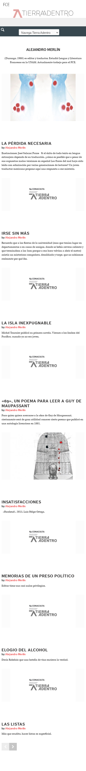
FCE (6, 4)
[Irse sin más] (43, 194)
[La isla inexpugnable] (43, 284)
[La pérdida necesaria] (43, 97)
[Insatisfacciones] (43, 456)
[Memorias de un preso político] (43, 537)
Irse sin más (15, 233)
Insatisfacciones (21, 502)
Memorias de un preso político (38, 576)
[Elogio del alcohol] (43, 611)
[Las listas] (43, 685)
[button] (4, 38)
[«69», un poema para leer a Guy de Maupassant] (43, 362)
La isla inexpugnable (27, 323)
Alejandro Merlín (15, 147)
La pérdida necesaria (27, 144)
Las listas (13, 724)
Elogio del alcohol (25, 650)
